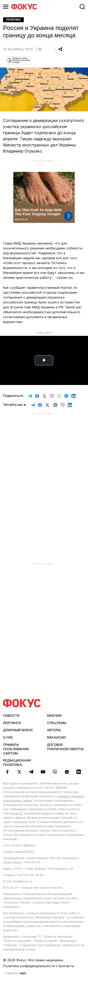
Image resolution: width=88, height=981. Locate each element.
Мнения (54, 715)
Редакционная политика (17, 762)
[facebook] (7, 772)
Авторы (54, 730)
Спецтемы (56, 723)
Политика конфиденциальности (29, 966)
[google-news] (67, 772)
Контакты (66, 966)
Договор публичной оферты (65, 747)
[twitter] (19, 772)
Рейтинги (12, 723)
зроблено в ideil (16, 973)
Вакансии (56, 737)
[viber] (55, 772)
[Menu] (5, 6)
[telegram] (31, 772)
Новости (11, 715)
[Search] (82, 6)
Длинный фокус (18, 730)
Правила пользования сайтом (16, 749)
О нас (8, 737)
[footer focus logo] (22, 703)
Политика (13, 19)
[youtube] (43, 772)
